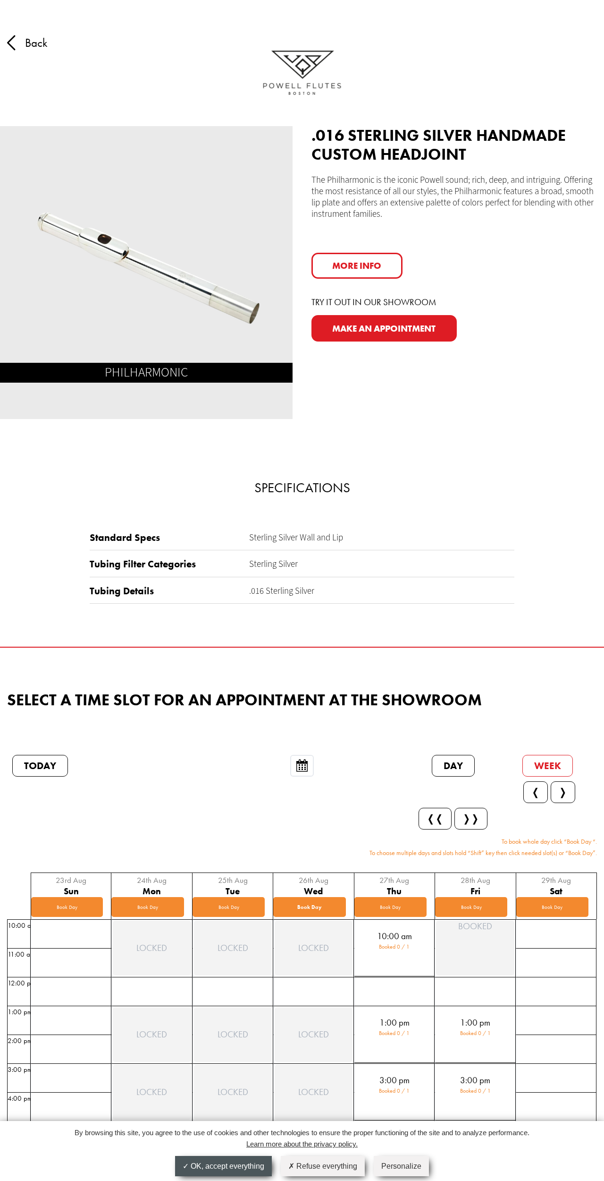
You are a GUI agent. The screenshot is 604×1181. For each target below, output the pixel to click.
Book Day (67, 907)
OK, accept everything (226, 1166)
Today (40, 765)
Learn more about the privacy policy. (302, 1144)
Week (547, 765)
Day (453, 765)
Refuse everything (325, 1166)
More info (356, 266)
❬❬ (435, 818)
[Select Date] (302, 766)
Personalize (401, 1166)
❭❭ (470, 818)
